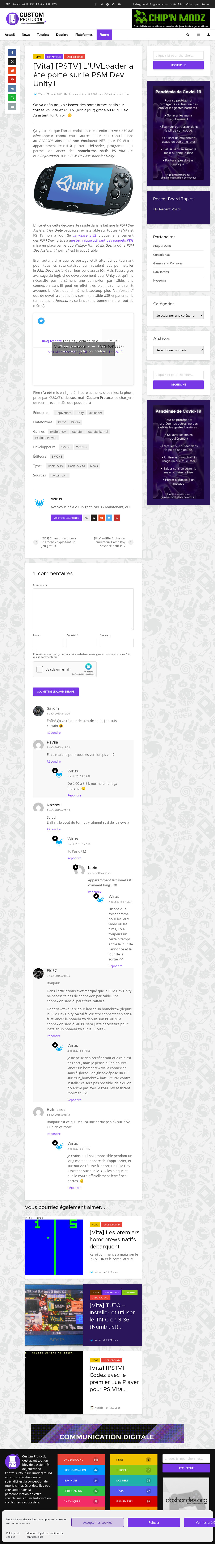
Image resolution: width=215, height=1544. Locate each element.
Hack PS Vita (76, 466)
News (26, 35)
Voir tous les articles (66, 517)
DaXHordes (161, 272)
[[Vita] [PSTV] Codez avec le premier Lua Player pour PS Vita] (54, 1382)
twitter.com (59, 475)
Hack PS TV (55, 466)
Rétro (181, 4)
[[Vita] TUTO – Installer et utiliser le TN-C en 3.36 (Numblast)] (54, 1314)
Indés (173, 4)
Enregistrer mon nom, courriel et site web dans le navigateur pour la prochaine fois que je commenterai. (81, 655)
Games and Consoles (168, 263)
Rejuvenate (63, 413)
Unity (80, 413)
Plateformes (84, 35)
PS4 (32, 4)
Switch (16, 4)
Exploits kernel (98, 432)
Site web (105, 635)
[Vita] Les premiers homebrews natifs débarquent (114, 1240)
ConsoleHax (161, 255)
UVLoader (95, 413)
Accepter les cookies (97, 1522)
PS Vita (40, 4)
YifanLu (81, 447)
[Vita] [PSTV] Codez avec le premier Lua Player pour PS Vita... (114, 1378)
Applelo (98, 1407)
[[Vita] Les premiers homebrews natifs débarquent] (54, 1246)
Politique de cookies (13, 1535)
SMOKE (66, 447)
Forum (104, 35)
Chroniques (193, 4)
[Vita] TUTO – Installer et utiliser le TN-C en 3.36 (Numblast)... (112, 1316)
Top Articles (54, 56)
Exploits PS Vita (45, 438)
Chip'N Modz (162, 246)
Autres (205, 4)
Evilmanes (56, 1110)
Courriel (72, 635)
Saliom (53, 709)
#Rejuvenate (52, 341)
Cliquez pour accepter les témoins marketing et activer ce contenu (83, 349)
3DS (8, 4)
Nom (37, 635)
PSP (48, 4)
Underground (140, 4)
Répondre (54, 733)
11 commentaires (76, 94)
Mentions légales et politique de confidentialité (45, 1535)
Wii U (25, 4)
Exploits (77, 432)
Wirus (41, 94)
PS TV (62, 422)
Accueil (10, 35)
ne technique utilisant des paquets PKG (102, 240)
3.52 (84, 235)
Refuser (153, 1522)
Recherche (178, 65)
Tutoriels (43, 35)
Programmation (158, 4)
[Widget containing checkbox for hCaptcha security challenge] (65, 669)
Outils (95, 1292)
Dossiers (62, 35)
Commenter (40, 585)
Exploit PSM (58, 432)
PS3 (54, 4)
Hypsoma (159, 280)
